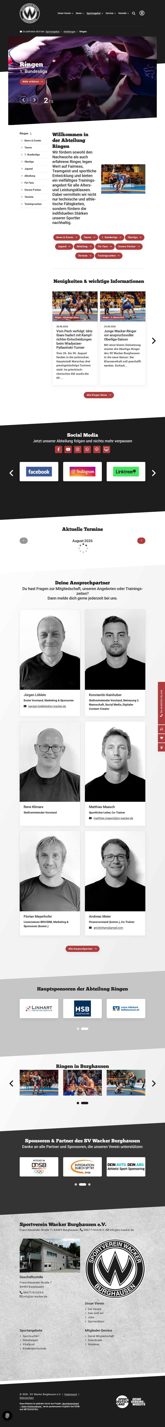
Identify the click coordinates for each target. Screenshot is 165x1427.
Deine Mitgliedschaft (101, 1336)
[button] (80, 1028)
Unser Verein (64, 13)
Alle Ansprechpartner (80, 948)
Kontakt (122, 13)
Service (109, 13)
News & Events (64, 237)
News (79, 13)
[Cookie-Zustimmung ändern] (7, 1416)
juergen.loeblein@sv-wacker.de (47, 706)
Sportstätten (96, 1321)
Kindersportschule (34, 1348)
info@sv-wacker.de (121, 1230)
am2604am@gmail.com (108, 927)
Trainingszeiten (107, 255)
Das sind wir (96, 1313)
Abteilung (82, 246)
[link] (75, 338)
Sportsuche (30, 1336)
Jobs (91, 1317)
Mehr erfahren (31, 81)
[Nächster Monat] (141, 541)
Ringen (24, 133)
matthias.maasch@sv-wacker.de (113, 818)
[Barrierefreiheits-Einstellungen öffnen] (142, 13)
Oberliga (132, 237)
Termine (82, 255)
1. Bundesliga (109, 237)
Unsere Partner (127, 246)
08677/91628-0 (93, 1230)
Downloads (95, 1340)
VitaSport (29, 1344)
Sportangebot (94, 13)
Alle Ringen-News (97, 395)
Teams (87, 237)
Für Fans (103, 246)
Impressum (70, 1394)
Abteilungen (69, 31)
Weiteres (93, 1344)
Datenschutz (27, 1397)
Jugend (62, 246)
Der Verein (94, 1309)
